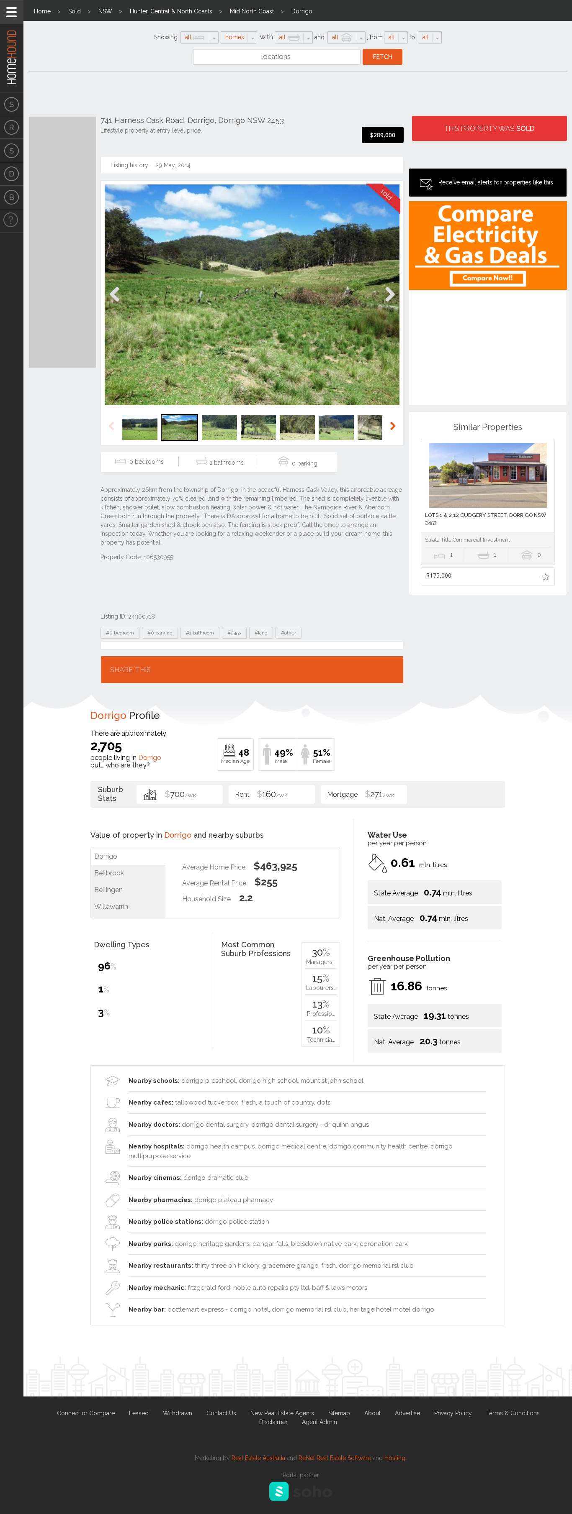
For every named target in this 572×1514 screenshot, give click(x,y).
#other (288, 633)
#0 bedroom (120, 633)
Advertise (407, 1413)
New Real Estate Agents (282, 1413)
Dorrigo (301, 11)
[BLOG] (11, 197)
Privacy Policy (453, 1413)
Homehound (11, 46)
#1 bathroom (200, 633)
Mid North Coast (252, 11)
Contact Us (221, 1413)
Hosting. (395, 1458)
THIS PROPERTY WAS (489, 128)
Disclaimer (273, 1422)
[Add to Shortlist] (545, 576)
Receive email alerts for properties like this (495, 182)
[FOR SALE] (11, 103)
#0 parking (160, 633)
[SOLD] (11, 150)
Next (395, 433)
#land (261, 633)
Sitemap (339, 1413)
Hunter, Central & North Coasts (171, 11)
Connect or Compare (86, 1413)
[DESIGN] (11, 174)
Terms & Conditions (513, 1413)
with (266, 37)
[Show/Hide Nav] (11, 12)
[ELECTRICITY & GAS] (11, 221)
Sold (74, 11)
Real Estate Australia (258, 1458)
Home (42, 11)
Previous (111, 433)
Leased (139, 1413)
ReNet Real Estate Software (335, 1458)
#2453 (234, 633)
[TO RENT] (11, 127)
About (372, 1413)
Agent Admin (319, 1422)
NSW (105, 11)
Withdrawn (177, 1413)
